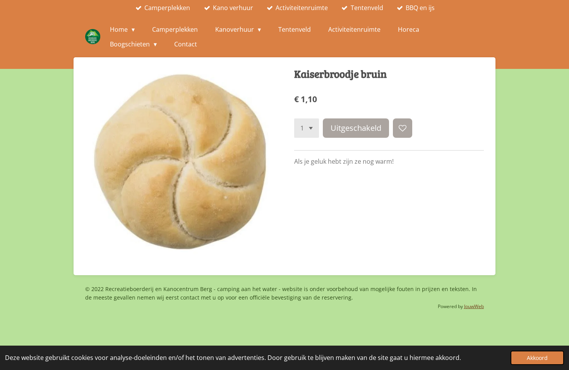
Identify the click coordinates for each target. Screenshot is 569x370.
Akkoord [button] (537, 357)
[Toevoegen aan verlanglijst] (402, 128)
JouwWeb (474, 306)
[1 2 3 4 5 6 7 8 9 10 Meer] (306, 128)
